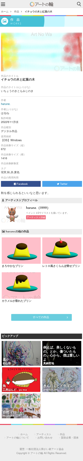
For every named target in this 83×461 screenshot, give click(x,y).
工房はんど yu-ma (15, 389)
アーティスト (43, 434)
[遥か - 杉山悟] (21, 353)
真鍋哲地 (48, 363)
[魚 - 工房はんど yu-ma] (21, 380)
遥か (6, 359)
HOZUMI (8, 416)
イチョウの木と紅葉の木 (38, 11)
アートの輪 (41, 4)
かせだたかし (51, 389)
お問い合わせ (45, 437)
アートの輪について (17, 437)
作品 (16, 11)
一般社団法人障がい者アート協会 (45, 449)
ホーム (4, 11)
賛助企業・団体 (70, 437)
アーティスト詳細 (36, 217)
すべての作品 (41, 317)
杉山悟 (7, 363)
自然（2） (10, 412)
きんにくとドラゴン (58, 386)
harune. (5, 104)
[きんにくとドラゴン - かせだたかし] (61, 380)
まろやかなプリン (12, 266)
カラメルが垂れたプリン (16, 301)
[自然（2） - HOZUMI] (21, 406)
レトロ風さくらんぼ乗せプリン (61, 266)
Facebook (22, 184)
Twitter (63, 184)
